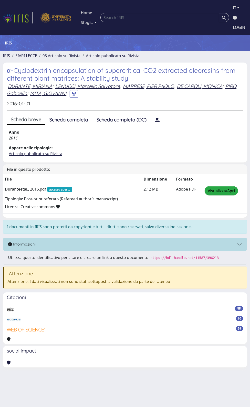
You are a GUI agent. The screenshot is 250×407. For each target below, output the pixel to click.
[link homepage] (18, 17)
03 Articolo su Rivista (61, 55)
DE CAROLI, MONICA (199, 86)
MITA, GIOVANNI (48, 93)
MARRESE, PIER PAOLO (148, 86)
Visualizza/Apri (221, 190)
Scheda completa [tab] (68, 120)
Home (86, 12)
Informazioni (23, 244)
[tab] (157, 120)
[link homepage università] (56, 17)
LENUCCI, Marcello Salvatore (87, 86)
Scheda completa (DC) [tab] (121, 120)
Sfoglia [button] (87, 22)
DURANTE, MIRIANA (30, 86)
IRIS (6, 55)
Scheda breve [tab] (26, 119)
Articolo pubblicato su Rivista (112, 55)
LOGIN (239, 27)
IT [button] (234, 8)
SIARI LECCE (26, 55)
